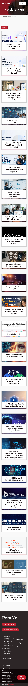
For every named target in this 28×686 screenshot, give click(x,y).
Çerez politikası (11, 684)
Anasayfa (5, 16)
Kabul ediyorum (21, 677)
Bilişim (4, 27)
